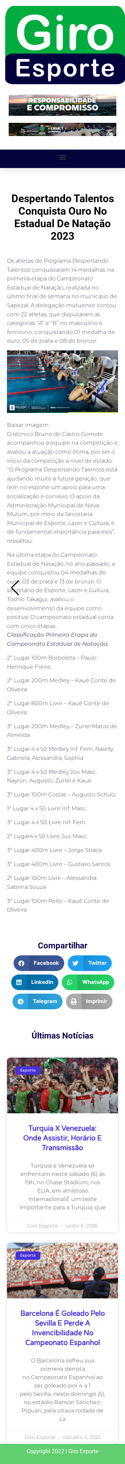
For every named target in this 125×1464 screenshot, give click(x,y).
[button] (62, 157)
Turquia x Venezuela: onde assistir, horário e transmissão (62, 1138)
